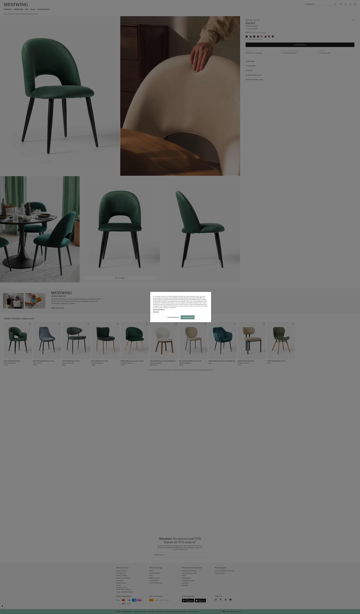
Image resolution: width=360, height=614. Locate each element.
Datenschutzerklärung (159, 309)
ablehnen (185, 306)
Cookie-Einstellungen (173, 317)
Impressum (156, 312)
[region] (180, 307)
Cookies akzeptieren (188, 317)
